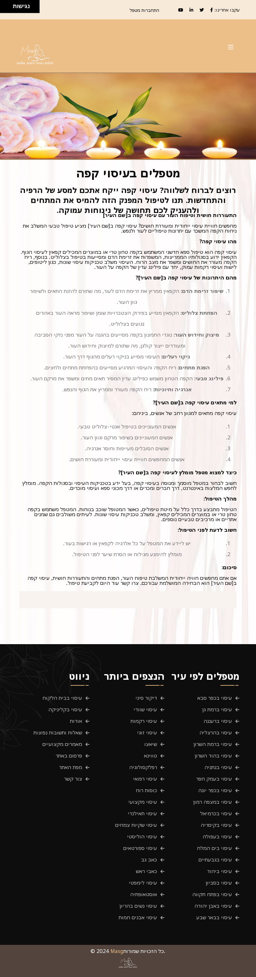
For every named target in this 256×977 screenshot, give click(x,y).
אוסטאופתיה (143, 894)
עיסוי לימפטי (143, 883)
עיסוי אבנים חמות (138, 917)
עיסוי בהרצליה (215, 732)
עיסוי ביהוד (219, 871)
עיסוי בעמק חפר (214, 779)
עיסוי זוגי (147, 732)
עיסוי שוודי (145, 709)
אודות (76, 721)
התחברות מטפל (144, 10)
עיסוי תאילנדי (142, 813)
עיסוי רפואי (145, 779)
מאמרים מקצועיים (62, 744)
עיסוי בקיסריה (216, 825)
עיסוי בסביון (219, 883)
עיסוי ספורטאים (140, 848)
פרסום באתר (69, 755)
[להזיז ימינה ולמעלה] (8, 5)
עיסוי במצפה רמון (212, 802)
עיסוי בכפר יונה (215, 790)
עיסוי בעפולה (217, 836)
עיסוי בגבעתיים (215, 859)
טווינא (150, 755)
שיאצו (150, 744)
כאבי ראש (146, 871)
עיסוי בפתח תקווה (212, 894)
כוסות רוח (146, 790)
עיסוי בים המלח (214, 848)
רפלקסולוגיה (143, 767)
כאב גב (149, 859)
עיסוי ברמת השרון (213, 744)
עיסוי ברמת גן (217, 709)
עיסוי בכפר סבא (214, 698)
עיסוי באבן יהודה (213, 906)
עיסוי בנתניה (218, 767)
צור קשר (73, 779)
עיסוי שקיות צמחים (136, 825)
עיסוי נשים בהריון (138, 906)
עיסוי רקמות (143, 721)
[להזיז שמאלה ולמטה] (5, 8)
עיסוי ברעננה (218, 721)
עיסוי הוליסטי (142, 836)
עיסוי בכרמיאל (216, 813)
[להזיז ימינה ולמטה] (8, 8)
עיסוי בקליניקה (65, 709)
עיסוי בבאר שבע (214, 917)
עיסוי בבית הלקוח (62, 698)
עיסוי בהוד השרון (213, 755)
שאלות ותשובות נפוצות (57, 732)
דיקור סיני (146, 698)
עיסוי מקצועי (142, 802)
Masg (117, 951)
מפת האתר (70, 767)
